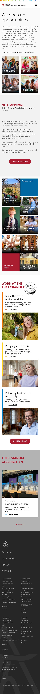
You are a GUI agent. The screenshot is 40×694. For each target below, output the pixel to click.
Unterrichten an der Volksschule (26, 604)
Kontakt (6, 570)
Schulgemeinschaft (7, 635)
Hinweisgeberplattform (29, 685)
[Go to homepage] (14, 4)
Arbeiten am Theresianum (9, 667)
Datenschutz (16, 685)
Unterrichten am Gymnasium (10, 640)
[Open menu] (35, 4)
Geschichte (5, 662)
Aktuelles (23, 633)
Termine (7, 552)
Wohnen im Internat (26, 627)
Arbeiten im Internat (27, 636)
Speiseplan (5, 606)
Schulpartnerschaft (26, 599)
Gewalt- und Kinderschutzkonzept (8, 591)
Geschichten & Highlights (9, 599)
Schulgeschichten (26, 601)
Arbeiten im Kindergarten (9, 602)
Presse (5, 564)
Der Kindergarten (7, 581)
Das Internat (24, 620)
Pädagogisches (6, 627)
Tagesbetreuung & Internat (9, 630)
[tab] (16, 524)
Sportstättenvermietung (8, 669)
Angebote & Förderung (8, 632)
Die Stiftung (5, 657)
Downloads (8, 558)
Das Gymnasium (6, 620)
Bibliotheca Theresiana (8, 664)
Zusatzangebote (6, 597)
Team (3, 586)
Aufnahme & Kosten (7, 583)
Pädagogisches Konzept (8, 588)
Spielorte (4, 594)
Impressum (6, 685)
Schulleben (5, 637)
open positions (20, 441)
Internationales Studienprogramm (26, 630)
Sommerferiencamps (27, 597)
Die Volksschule (25, 581)
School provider (20, 161)
